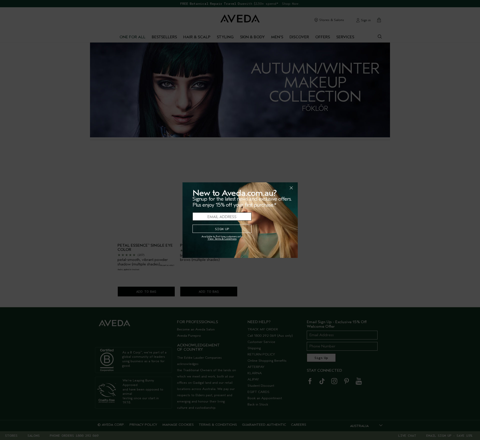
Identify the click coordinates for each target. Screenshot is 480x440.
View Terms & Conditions (222, 238)
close (278, 187)
